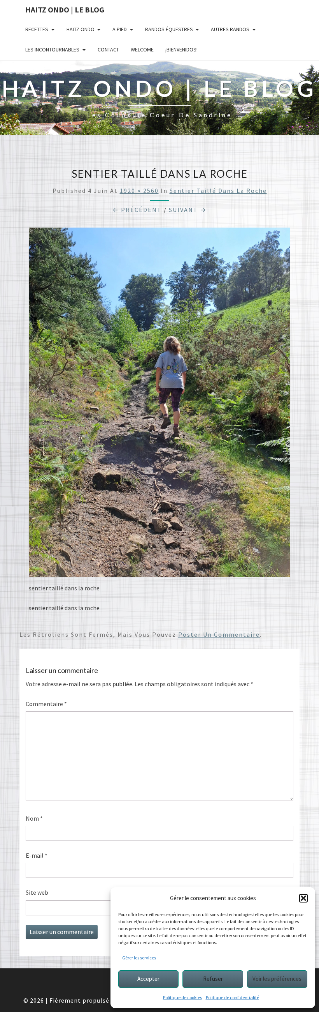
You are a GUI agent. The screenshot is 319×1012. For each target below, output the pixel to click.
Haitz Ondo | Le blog (64, 9)
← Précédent (137, 210)
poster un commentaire (219, 634)
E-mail (36, 855)
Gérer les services (139, 958)
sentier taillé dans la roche (218, 190)
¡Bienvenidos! (181, 49)
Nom (34, 818)
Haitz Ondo (81, 29)
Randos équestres (169, 29)
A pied (119, 29)
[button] (303, 898)
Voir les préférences (276, 978)
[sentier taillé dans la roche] (159, 404)
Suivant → (188, 210)
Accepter (148, 978)
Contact (108, 49)
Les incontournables (52, 49)
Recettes (36, 29)
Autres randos (230, 29)
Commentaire (46, 704)
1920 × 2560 (139, 190)
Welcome (142, 49)
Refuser (213, 978)
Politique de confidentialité (232, 997)
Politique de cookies (182, 997)
